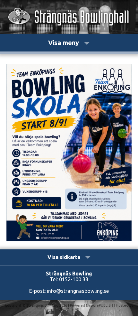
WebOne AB (69, 309)
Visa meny (64, 42)
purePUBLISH (102, 305)
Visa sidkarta (64, 257)
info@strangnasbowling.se (78, 291)
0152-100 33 (73, 279)
